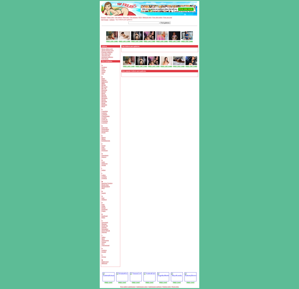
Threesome (105, 240)
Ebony (104, 137)
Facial (103, 145)
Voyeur (104, 257)
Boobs (104, 100)
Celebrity (104, 114)
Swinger (104, 232)
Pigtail (104, 208)
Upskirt (104, 252)
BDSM (104, 85)
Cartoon (104, 113)
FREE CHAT (108, 282)
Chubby (104, 118)
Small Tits (105, 226)
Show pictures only (108, 50)
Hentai (104, 165)
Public (104, 211)
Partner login (167, 287)
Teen (103, 239)
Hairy (103, 162)
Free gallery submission (127, 287)
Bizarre (104, 92)
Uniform (111, 20)
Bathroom (105, 82)
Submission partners (155, 287)
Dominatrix (105, 131)
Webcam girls (147, 17)
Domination (105, 129)
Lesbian (104, 177)
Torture (104, 242)
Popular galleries (107, 52)
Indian (104, 170)
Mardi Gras (105, 185)
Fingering (105, 150)
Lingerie (104, 178)
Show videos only (107, 49)
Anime (104, 70)
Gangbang (105, 155)
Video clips (110, 17)
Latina (104, 175)
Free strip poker (157, 17)
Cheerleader (106, 116)
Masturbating (106, 186)
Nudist (104, 193)
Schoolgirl (105, 222)
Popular (103, 17)
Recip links (175, 287)
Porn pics (126, 17)
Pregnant (104, 209)
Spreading (105, 229)
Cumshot (104, 123)
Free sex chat (167, 17)
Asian (103, 72)
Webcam (104, 263)
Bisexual (104, 90)
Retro (103, 217)
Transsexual (105, 245)
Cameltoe (105, 111)
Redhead (105, 216)
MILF (103, 188)
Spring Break (106, 231)
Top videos (118, 17)
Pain (103, 204)
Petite (103, 206)
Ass (103, 74)
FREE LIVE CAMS (112, 41)
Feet (103, 147)
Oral (103, 198)
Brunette (104, 101)
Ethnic (104, 139)
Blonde (104, 95)
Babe (103, 78)
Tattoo (103, 237)
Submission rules (141, 287)
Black (103, 93)
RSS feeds (105, 59)
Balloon (104, 80)
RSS (140, 17)
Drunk (103, 132)
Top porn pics (106, 55)
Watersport (105, 262)
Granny (104, 157)
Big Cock (104, 87)
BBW (103, 83)
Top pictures (134, 17)
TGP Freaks (104, 20)
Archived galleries (107, 57)
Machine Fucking (107, 183)
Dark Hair (105, 127)
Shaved (104, 224)
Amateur (104, 67)
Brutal (103, 103)
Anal (103, 69)
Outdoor (104, 199)
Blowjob (104, 96)
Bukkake (104, 105)
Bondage (104, 98)
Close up (104, 119)
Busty (103, 106)
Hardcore (105, 163)
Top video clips (106, 54)
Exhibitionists (106, 141)
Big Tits (104, 88)
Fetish (103, 149)
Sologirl (104, 227)
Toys (103, 244)
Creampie (105, 121)
